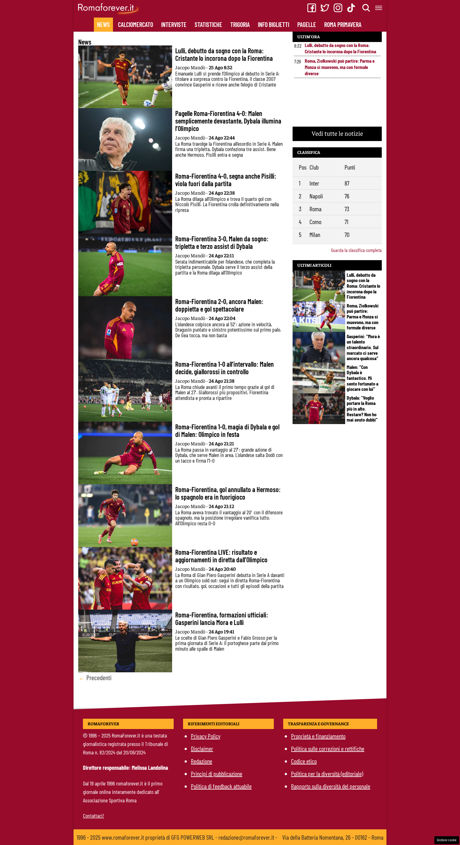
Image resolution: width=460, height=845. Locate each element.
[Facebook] (311, 8)
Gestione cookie (447, 840)
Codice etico (304, 761)
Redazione (201, 761)
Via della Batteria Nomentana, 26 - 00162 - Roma (332, 837)
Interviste (174, 24)
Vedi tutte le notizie (337, 133)
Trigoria (240, 24)
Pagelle (306, 24)
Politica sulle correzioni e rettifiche (327, 748)
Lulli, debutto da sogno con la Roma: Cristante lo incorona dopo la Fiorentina (340, 48)
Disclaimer (202, 748)
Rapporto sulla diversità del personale (330, 786)
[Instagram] (338, 8)
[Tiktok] (351, 8)
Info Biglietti (273, 24)
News (103, 24)
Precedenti (95, 677)
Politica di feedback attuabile (221, 786)
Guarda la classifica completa (356, 250)
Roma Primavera (342, 24)
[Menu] (379, 8)
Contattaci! (93, 815)
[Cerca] (366, 8)
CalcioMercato (135, 24)
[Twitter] (325, 8)
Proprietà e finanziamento (318, 736)
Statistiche (208, 24)
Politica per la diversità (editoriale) (327, 773)
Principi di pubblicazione (216, 773)
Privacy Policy (205, 736)
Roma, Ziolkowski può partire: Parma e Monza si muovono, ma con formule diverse (340, 67)
